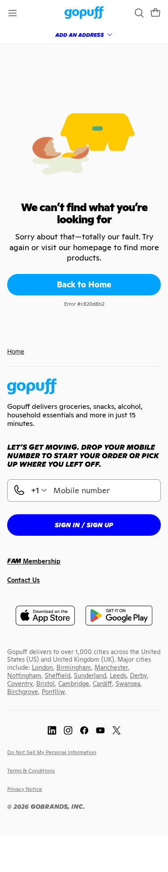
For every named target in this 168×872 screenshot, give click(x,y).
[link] (84, 13)
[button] (155, 13)
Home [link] (15, 351)
